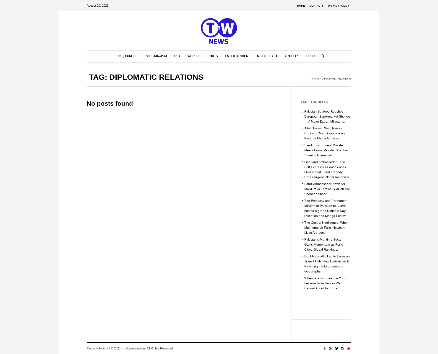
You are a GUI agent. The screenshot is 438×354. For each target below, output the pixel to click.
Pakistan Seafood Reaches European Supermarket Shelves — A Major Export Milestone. (327, 116)
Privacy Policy (97, 348)
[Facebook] (325, 348)
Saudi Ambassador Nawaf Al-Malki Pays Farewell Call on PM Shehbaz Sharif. (327, 189)
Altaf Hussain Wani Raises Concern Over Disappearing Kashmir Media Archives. (324, 133)
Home (315, 78)
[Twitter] (336, 348)
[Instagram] (342, 348)
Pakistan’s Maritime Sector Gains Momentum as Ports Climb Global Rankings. (323, 244)
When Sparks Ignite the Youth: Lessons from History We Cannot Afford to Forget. (326, 283)
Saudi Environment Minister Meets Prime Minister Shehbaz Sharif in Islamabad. (326, 150)
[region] (59, 316)
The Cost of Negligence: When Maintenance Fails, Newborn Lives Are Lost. (326, 227)
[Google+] (331, 348)
